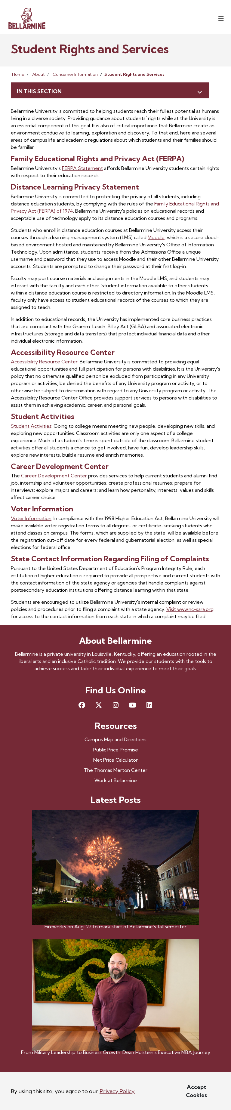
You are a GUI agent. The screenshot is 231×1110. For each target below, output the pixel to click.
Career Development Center (54, 476)
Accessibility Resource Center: (45, 362)
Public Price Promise (115, 750)
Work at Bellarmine (115, 780)
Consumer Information (75, 74)
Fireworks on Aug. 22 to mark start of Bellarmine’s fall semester (115, 926)
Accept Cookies (196, 1091)
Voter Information (31, 518)
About (38, 74)
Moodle (156, 237)
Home (18, 74)
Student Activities (31, 426)
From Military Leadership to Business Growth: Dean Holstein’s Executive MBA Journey (115, 1052)
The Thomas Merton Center (115, 770)
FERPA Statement (82, 168)
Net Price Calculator (115, 760)
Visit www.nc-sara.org (190, 609)
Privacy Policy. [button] (117, 1091)
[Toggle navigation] (221, 18)
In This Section (39, 91)
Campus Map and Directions (115, 739)
